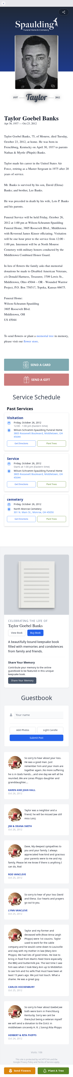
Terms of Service (46, 1062)
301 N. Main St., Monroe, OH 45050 (34, 512)
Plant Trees (51, 443)
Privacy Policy (27, 1062)
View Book (16, 632)
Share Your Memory (22, 680)
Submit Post (36, 737)
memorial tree (45, 336)
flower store (31, 341)
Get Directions (21, 443)
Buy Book (35, 632)
